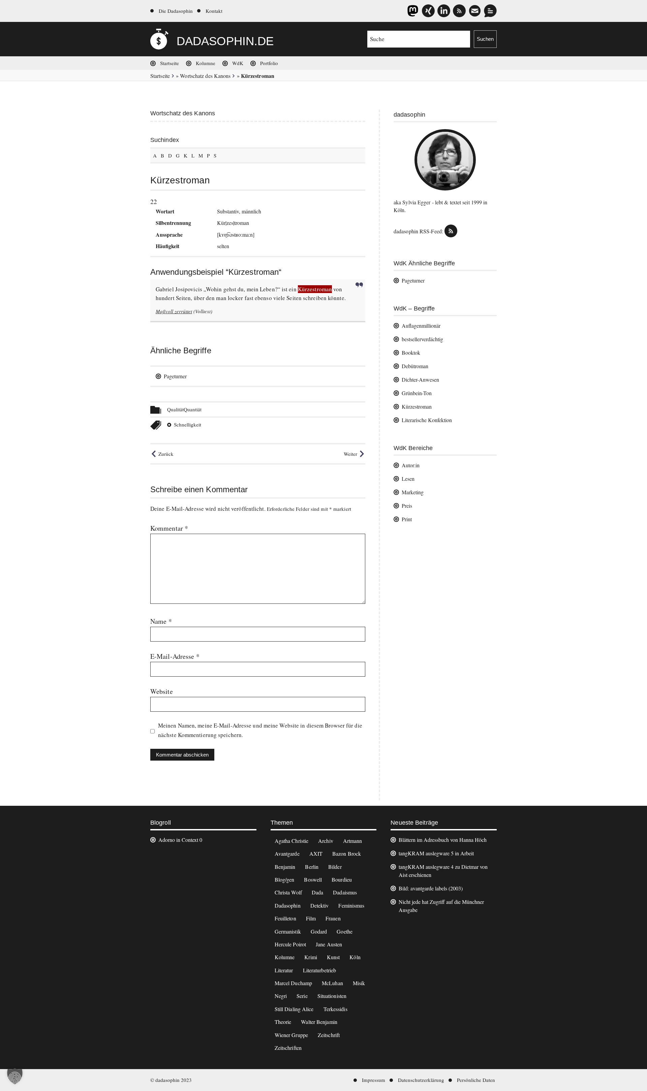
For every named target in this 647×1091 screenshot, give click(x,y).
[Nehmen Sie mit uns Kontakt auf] (490, 10)
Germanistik (288, 931)
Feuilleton (285, 918)
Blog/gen (285, 879)
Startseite (169, 63)
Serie (302, 995)
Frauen (333, 918)
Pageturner (175, 376)
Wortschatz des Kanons (205, 75)
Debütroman (415, 366)
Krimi (310, 957)
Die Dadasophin (176, 10)
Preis (407, 505)
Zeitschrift (329, 1034)
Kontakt (214, 10)
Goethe (344, 931)
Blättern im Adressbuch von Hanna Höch (443, 839)
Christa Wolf (288, 892)
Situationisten (331, 995)
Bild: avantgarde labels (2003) (431, 888)
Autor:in (411, 465)
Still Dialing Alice (294, 1008)
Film (311, 918)
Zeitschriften (288, 1047)
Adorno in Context (178, 839)
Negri (281, 995)
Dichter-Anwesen (420, 379)
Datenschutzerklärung (421, 1080)
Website (161, 691)
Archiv (325, 840)
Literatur (284, 970)
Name (161, 621)
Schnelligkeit (187, 424)
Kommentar (169, 528)
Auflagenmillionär (421, 325)
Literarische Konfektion (427, 419)
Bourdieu (342, 879)
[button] (15, 1076)
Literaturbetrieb (319, 970)
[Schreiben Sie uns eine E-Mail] (474, 10)
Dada (317, 892)
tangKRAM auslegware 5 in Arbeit (436, 853)
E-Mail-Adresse (174, 656)
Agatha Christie (292, 840)
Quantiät (193, 409)
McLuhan (332, 982)
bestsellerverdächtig (422, 339)
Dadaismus (345, 892)
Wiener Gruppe (291, 1034)
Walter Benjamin (319, 1021)
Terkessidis (335, 1008)
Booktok (411, 352)
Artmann (352, 840)
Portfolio (269, 63)
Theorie (283, 1021)
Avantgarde (287, 853)
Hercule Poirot (290, 944)
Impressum (373, 1080)
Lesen (408, 478)
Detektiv (319, 905)
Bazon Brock (346, 853)
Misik (359, 982)
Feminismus (351, 905)
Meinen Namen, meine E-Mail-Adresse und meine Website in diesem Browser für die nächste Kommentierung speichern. (260, 730)
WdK (237, 63)
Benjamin (285, 866)
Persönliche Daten (476, 1080)
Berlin (311, 866)
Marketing (413, 492)
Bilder (335, 866)
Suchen (485, 39)
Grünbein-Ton (417, 392)
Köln (354, 957)
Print (407, 519)
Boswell (313, 879)
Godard (319, 931)
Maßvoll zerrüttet (174, 311)
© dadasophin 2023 (171, 1080)
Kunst (333, 957)
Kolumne (205, 63)
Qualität (175, 409)
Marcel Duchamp (293, 982)
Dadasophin (288, 905)
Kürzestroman (417, 406)
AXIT (315, 853)
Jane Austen (329, 944)
